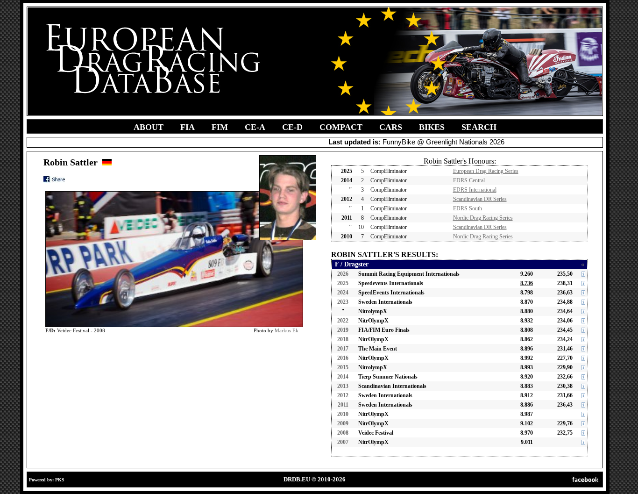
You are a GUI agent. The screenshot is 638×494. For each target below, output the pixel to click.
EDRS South (467, 208)
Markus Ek (286, 330)
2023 (342, 302)
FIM (220, 127)
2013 (342, 386)
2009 (342, 423)
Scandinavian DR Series (480, 199)
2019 (342, 330)
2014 (342, 376)
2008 (342, 433)
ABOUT (148, 127)
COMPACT (340, 127)
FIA (187, 127)
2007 (342, 442)
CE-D (292, 127)
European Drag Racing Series (485, 171)
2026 (342, 274)
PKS (59, 479)
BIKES (432, 127)
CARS (390, 127)
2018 (342, 339)
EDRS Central (469, 180)
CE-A (255, 127)
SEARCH (478, 127)
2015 (342, 367)
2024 (342, 292)
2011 (343, 404)
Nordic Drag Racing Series (483, 218)
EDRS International (474, 189)
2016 (342, 358)
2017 (342, 348)
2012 (342, 395)
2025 (342, 283)
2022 (342, 320)
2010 (342, 414)
